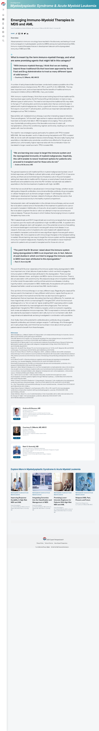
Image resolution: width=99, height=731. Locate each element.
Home (4, 15)
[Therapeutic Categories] (4, 19)
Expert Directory (4, 28)
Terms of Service (49, 543)
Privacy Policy (40, 543)
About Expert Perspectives (4, 32)
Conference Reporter (4, 23)
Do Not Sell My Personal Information (60, 547)
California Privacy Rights (44, 547)
